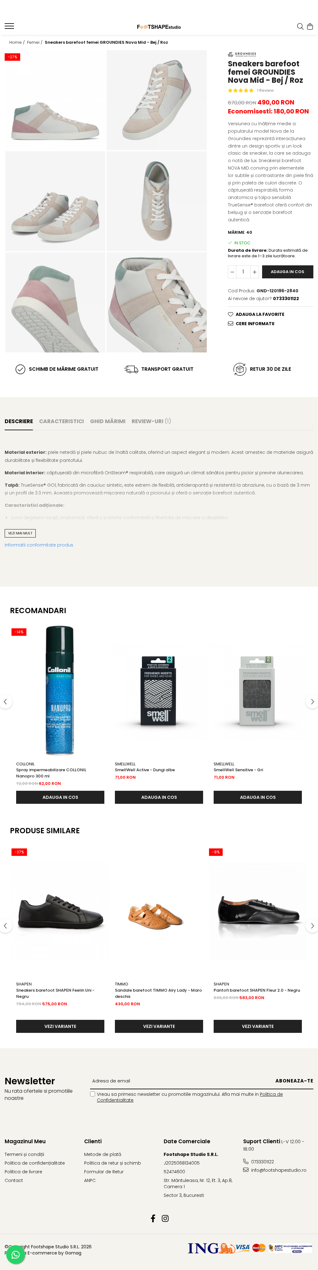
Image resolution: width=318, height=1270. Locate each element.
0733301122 (262, 1162)
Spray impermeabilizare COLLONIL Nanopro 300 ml (51, 773)
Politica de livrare (23, 1172)
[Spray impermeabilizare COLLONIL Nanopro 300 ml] (60, 691)
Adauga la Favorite (260, 314)
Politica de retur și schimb (112, 1163)
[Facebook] (153, 1218)
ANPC (90, 1180)
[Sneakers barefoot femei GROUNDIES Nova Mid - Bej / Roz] (55, 100)
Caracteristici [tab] (61, 421)
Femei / (35, 42)
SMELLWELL (125, 764)
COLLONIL (25, 764)
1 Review (265, 90)
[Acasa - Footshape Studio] (159, 27)
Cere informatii (255, 324)
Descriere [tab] (19, 421)
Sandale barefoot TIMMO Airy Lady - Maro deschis (158, 993)
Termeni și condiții (24, 1154)
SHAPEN (24, 984)
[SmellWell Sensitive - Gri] (258, 691)
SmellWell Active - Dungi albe (145, 770)
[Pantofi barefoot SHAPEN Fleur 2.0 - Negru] (258, 911)
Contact (14, 1180)
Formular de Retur (104, 1172)
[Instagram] (165, 1218)
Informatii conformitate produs (39, 545)
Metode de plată (102, 1154)
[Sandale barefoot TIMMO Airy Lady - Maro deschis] (159, 911)
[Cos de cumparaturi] (310, 27)
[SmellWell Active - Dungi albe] (159, 691)
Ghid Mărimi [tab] (107, 421)
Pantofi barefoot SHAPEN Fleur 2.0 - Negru (257, 990)
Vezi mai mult (20, 533)
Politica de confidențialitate (35, 1163)
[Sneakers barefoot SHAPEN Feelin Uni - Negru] (60, 911)
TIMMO (121, 984)
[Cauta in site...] (300, 27)
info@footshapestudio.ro (278, 1170)
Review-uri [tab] (151, 421)
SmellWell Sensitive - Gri (238, 770)
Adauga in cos (287, 272)
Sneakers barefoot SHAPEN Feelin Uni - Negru (55, 993)
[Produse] (10, 28)
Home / (17, 42)
